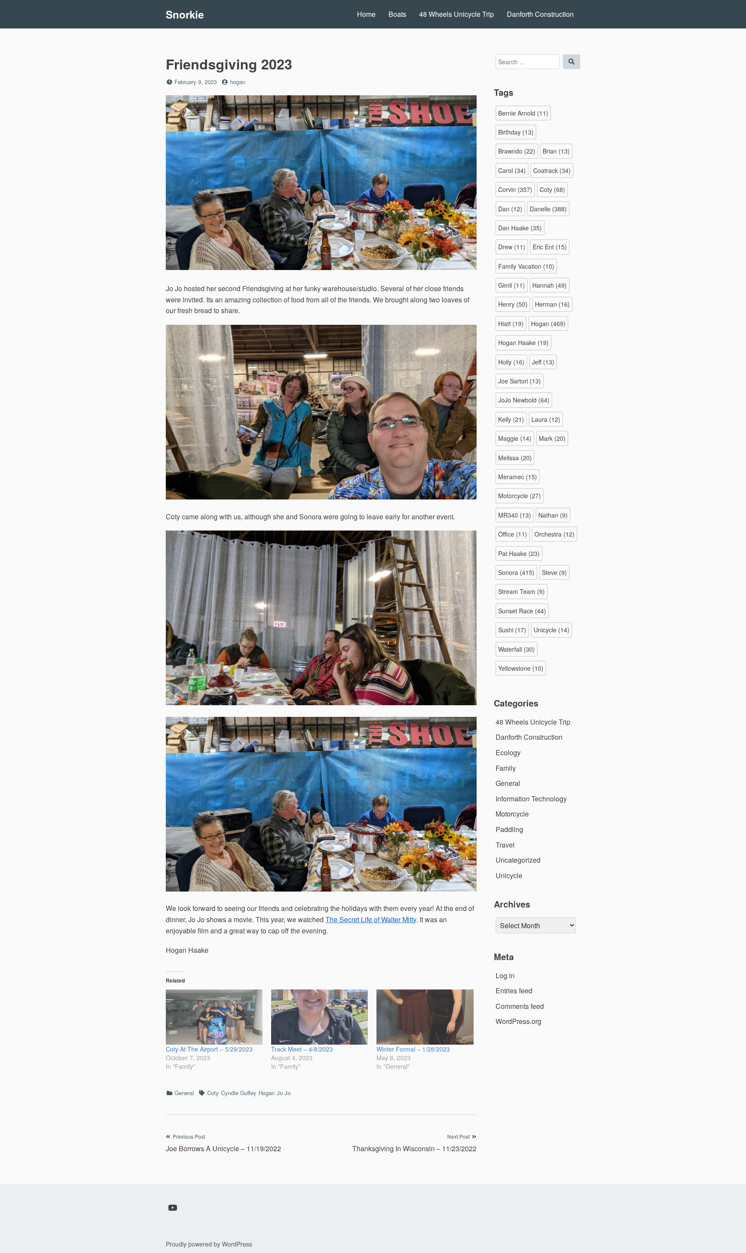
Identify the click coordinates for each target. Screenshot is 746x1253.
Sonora (516, 572)
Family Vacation (526, 266)
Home (366, 14)
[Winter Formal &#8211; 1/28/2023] (424, 1017)
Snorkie (185, 14)
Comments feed (520, 1006)
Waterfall (516, 649)
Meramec (517, 476)
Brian (556, 151)
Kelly (511, 419)
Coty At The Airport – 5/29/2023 (209, 1049)
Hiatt (511, 323)
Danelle (548, 208)
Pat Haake (519, 553)
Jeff (543, 362)
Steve (554, 572)
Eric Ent (550, 246)
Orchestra (554, 534)
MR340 (514, 515)
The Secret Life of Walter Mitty (371, 919)
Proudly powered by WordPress (209, 1244)
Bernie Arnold (523, 113)
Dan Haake (520, 227)
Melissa (515, 457)
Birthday (516, 132)
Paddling (509, 829)
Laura (545, 419)
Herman (552, 304)
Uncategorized (518, 860)
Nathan (553, 515)
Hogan (267, 1093)
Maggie (514, 438)
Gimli (511, 285)
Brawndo (516, 151)
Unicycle (551, 629)
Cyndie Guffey (238, 1093)
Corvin (515, 189)
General (184, 1093)
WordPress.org (518, 1021)
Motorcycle (519, 495)
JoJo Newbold (524, 400)
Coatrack (552, 170)
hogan (237, 82)
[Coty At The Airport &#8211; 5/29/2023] (214, 1017)
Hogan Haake (523, 342)
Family (506, 768)
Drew (511, 246)
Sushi (512, 629)
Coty (213, 1093)
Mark (552, 438)
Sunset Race (522, 610)
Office (512, 534)
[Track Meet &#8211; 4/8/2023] (319, 1017)
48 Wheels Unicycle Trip (456, 14)
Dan (510, 208)
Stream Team (521, 591)
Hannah (549, 285)
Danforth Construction (540, 14)
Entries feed (514, 990)
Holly (511, 362)
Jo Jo (284, 1093)
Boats (397, 14)
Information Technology (531, 799)
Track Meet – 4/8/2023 (302, 1049)
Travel (505, 845)
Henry (513, 304)
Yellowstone (521, 668)
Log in (505, 975)
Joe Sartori (519, 381)
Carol (512, 170)
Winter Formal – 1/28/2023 (413, 1049)
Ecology (508, 752)
